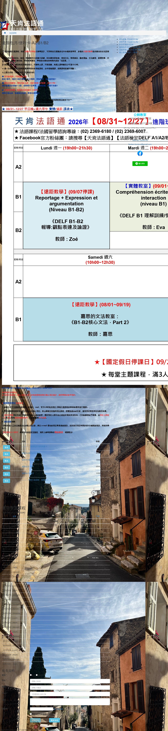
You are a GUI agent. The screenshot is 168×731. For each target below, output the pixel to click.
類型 (4, 675)
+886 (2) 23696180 (140, 140)
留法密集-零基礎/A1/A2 (128, 39)
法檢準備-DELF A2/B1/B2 (129, 49)
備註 (4, 699)
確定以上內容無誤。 (40, 714)
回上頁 (56, 492)
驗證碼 (5, 708)
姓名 (4, 680)
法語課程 (13, 33)
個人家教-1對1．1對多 (128, 52)
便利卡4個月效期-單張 (31, 453)
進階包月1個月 (28, 466)
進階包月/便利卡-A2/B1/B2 (130, 47)
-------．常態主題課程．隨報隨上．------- (38, 479)
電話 (4, 686)
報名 (6, 447)
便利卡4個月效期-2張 (30, 459)
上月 (14, 516)
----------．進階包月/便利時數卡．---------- (39, 446)
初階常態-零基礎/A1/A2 (128, 41)
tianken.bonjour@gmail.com (140, 144)
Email (5, 693)
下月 (98, 516)
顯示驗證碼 (58, 709)
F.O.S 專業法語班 (126, 44)
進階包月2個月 (28, 473)
